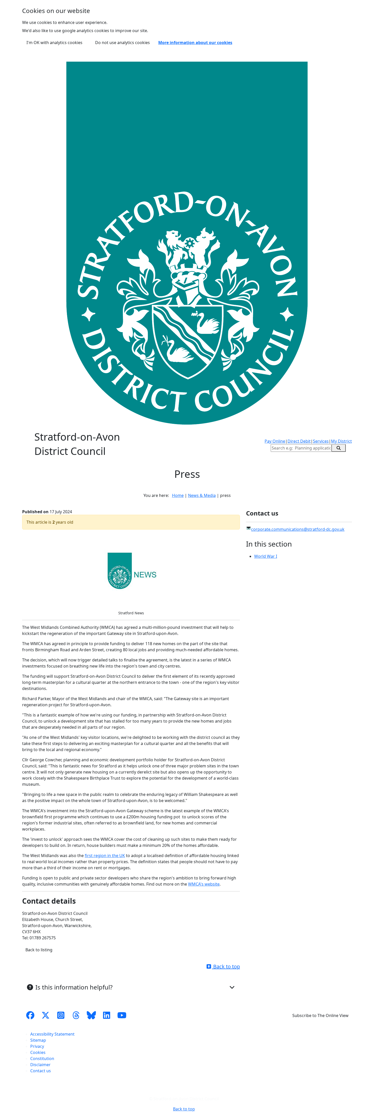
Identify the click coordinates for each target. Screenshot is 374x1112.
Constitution (42, 1058)
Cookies (38, 1052)
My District (341, 441)
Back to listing (38, 950)
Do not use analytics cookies (122, 42)
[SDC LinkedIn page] (106, 1015)
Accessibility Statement (52, 1034)
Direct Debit (299, 441)
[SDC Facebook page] (30, 1015)
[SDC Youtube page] (122, 1015)
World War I (265, 556)
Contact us (40, 1071)
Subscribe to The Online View (320, 1015)
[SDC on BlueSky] (91, 1015)
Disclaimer (40, 1064)
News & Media (202, 495)
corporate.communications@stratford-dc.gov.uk (297, 529)
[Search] (339, 448)
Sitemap (38, 1040)
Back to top (226, 966)
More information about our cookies (195, 42)
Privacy (37, 1046)
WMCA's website (204, 884)
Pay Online (275, 441)
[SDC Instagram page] (61, 1015)
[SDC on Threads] (76, 1015)
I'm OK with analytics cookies (54, 42)
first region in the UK (105, 855)
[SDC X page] (45, 1015)
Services (321, 441)
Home (178, 495)
